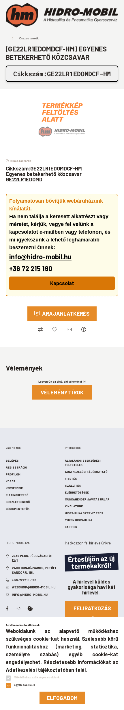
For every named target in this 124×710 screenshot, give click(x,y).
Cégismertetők (17, 509)
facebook (7, 608)
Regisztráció (16, 467)
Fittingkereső (17, 495)
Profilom (13, 474)
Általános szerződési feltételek (83, 463)
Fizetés (71, 478)
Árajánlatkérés (66, 313)
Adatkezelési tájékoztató (86, 471)
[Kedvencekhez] (55, 329)
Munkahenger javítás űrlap (87, 499)
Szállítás (73, 485)
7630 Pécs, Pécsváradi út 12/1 (32, 558)
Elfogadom (62, 697)
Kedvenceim (14, 488)
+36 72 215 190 (30, 268)
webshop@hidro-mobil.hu (33, 587)
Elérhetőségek (77, 492)
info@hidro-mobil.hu (40, 256)
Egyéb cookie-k (24, 684)
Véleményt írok (62, 392)
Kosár (11, 481)
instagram (18, 608)
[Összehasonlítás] (40, 329)
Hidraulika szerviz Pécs (84, 513)
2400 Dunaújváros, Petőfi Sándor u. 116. (34, 570)
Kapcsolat (62, 283)
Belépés (12, 460)
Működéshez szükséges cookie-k (37, 677)
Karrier (71, 527)
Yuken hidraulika (78, 520)
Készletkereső (18, 502)
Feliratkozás (92, 608)
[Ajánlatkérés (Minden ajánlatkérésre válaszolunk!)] (83, 329)
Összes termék (29, 38)
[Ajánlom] (69, 329)
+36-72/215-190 (24, 580)
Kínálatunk (74, 506)
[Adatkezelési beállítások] (30, 608)
